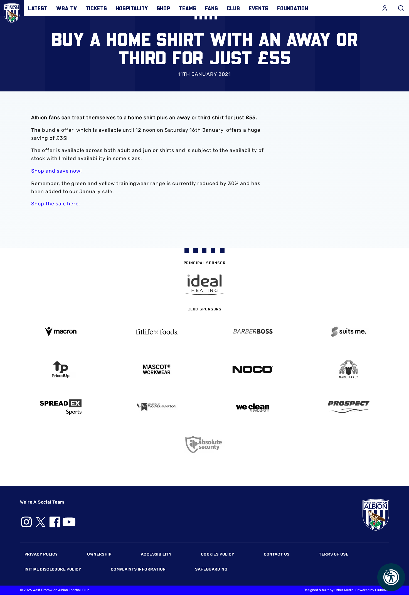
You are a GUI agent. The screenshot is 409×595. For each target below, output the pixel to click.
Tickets (96, 8)
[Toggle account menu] (385, 8)
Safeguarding (211, 569)
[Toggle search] (401, 8)
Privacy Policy (41, 554)
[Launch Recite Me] (391, 577)
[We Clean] (252, 407)
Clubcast (382, 590)
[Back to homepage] (12, 12)
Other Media (344, 590)
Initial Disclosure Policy (52, 569)
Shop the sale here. (55, 204)
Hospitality (132, 8)
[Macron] (60, 331)
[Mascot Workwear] (156, 369)
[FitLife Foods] (156, 331)
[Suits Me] (348, 331)
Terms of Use (333, 554)
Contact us (277, 554)
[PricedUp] (60, 369)
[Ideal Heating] (204, 284)
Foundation (292, 8)
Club (233, 8)
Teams (187, 8)
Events (258, 8)
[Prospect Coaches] (348, 407)
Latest (37, 8)
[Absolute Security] (204, 444)
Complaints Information (138, 569)
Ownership (99, 554)
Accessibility (156, 554)
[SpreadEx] (60, 407)
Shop (163, 8)
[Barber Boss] (252, 331)
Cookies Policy (217, 554)
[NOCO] (252, 369)
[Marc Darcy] (348, 369)
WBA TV (66, 8)
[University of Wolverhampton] (156, 407)
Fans (211, 8)
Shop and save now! (56, 171)
